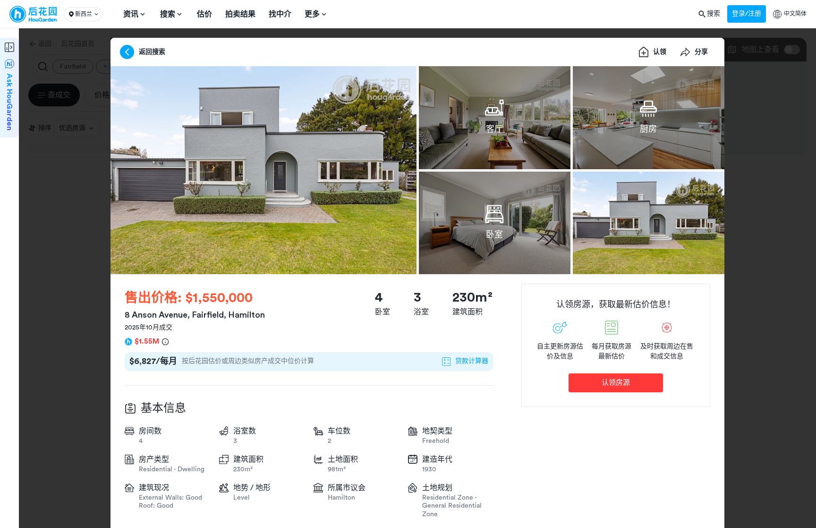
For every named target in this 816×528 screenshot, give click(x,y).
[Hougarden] (33, 14)
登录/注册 (746, 13)
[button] (83, 14)
